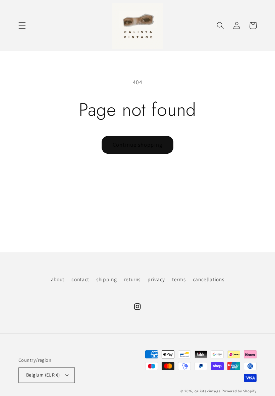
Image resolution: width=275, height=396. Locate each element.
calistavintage (208, 391)
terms (178, 279)
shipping (106, 279)
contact (80, 279)
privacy (156, 279)
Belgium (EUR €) (43, 375)
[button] (22, 25)
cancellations (208, 279)
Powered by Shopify (239, 391)
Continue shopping (137, 144)
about (57, 279)
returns (132, 279)
